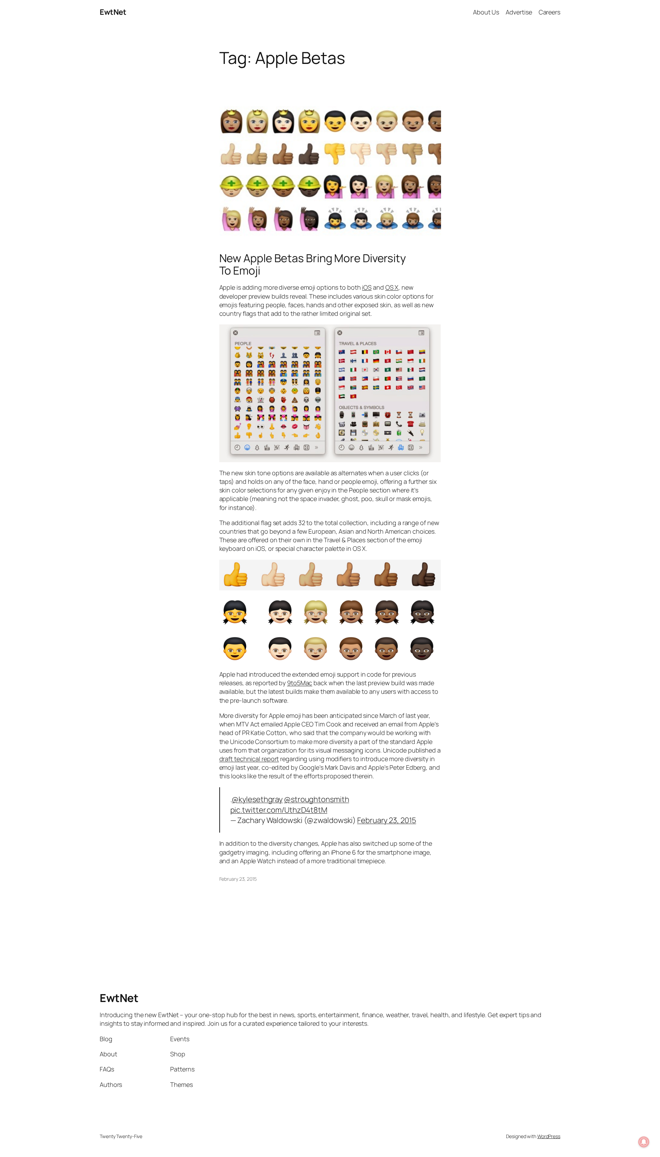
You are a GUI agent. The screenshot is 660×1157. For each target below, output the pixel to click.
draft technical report (249, 759)
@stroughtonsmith (316, 799)
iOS (367, 287)
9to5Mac (299, 683)
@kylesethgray (257, 799)
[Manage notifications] (643, 1141)
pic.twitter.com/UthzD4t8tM (278, 810)
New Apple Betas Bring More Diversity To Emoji (312, 264)
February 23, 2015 (386, 820)
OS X (392, 287)
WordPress (548, 1136)
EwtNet (113, 12)
